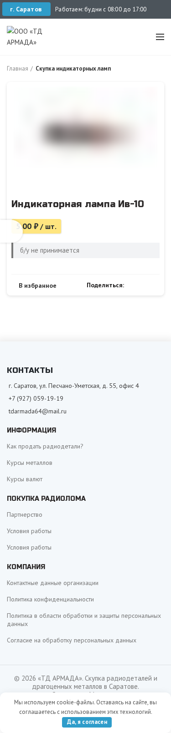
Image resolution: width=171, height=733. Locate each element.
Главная (17, 68)
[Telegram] (154, 285)
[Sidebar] (11, 231)
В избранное (38, 285)
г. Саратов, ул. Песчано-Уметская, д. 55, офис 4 (74, 386)
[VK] (144, 285)
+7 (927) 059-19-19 (36, 398)
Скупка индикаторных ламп (73, 68)
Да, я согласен (87, 722)
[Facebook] (133, 285)
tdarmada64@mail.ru (38, 411)
